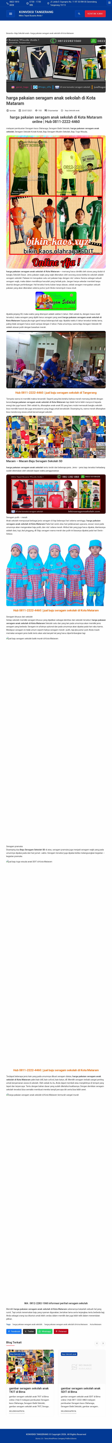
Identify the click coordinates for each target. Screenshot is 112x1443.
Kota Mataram (95, 1324)
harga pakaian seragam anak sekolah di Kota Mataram (66, 1324)
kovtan (13, 110)
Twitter (31, 1331)
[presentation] (97, 1343)
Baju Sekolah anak (72, 110)
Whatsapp (46, 1331)
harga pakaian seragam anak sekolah (27, 1324)
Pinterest (63, 1331)
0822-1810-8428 (13, 3)
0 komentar (53, 110)
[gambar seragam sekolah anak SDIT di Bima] (30, 1367)
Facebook (15, 1331)
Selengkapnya (16, 1411)
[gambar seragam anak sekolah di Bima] (82, 1367)
